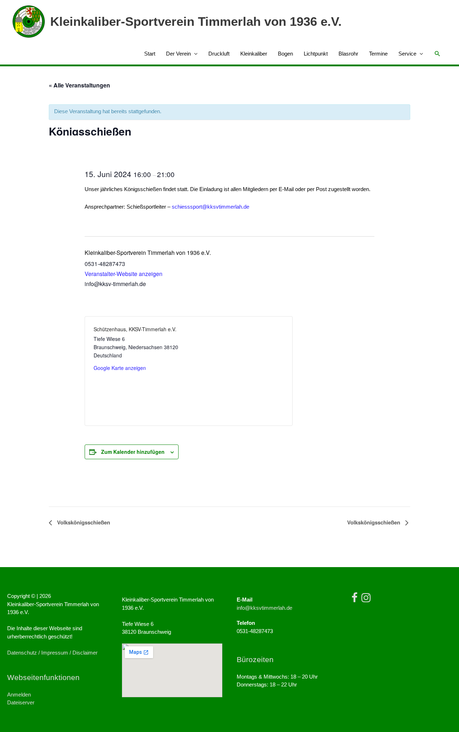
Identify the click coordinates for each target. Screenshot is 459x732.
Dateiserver (20, 702)
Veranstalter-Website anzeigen (123, 274)
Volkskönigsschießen (83, 522)
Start (149, 54)
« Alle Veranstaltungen (79, 85)
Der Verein (178, 54)
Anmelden (19, 694)
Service (407, 54)
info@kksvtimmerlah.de (264, 608)
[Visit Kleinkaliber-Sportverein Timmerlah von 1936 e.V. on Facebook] (354, 599)
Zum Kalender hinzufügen (133, 451)
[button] (437, 53)
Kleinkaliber (253, 54)
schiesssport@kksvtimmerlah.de (210, 207)
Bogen (285, 54)
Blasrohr (348, 54)
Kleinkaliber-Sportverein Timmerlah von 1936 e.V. (196, 21)
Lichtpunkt (316, 54)
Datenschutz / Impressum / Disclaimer (52, 653)
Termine (378, 54)
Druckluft (219, 54)
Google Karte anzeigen (120, 367)
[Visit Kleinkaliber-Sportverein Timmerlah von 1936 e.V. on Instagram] (366, 599)
